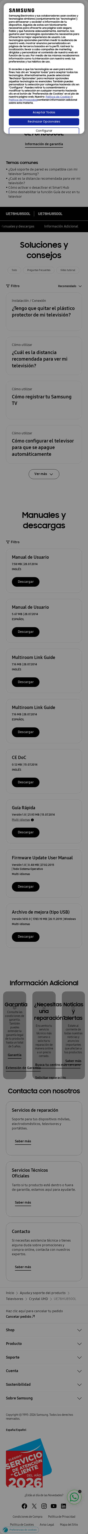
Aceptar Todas (44, 112)
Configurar (44, 131)
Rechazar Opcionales (44, 121)
